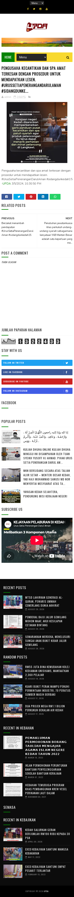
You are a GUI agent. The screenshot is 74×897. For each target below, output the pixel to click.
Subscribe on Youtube (16, 381)
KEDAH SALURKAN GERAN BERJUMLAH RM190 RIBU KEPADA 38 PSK (47, 834)
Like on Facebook (13, 372)
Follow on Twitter (13, 362)
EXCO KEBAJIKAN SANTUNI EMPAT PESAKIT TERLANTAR (45, 868)
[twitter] (34, 9)
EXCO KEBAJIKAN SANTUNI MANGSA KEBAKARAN (46, 851)
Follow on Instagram (15, 390)
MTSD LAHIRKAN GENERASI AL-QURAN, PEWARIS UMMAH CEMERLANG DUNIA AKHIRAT (44, 601)
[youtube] (46, 9)
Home (8, 57)
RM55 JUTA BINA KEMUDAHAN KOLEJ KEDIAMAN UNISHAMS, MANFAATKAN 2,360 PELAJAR (47, 671)
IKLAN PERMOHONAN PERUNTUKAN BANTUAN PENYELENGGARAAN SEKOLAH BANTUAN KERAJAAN (46, 769)
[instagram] (40, 9)
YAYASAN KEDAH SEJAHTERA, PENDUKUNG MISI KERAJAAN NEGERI (45, 494)
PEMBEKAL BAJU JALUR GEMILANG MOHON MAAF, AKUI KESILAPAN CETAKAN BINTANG (46, 621)
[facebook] (28, 9)
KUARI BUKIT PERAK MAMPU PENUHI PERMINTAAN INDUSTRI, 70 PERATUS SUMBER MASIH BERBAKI (48, 690)
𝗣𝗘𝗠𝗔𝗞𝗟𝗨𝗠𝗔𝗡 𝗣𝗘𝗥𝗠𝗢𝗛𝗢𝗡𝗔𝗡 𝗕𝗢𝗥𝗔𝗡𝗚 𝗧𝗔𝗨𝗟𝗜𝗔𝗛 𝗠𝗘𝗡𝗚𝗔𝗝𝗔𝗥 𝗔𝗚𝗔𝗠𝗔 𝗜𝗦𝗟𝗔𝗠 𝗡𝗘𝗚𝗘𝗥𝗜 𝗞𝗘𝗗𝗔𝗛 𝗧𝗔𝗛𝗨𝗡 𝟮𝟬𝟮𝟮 (46, 746)
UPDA (7, 184)
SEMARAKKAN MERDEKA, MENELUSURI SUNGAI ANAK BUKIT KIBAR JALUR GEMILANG (47, 640)
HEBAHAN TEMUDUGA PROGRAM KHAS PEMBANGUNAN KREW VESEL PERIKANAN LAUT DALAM (46, 789)
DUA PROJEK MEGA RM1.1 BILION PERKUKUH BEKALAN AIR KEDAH (45, 708)
